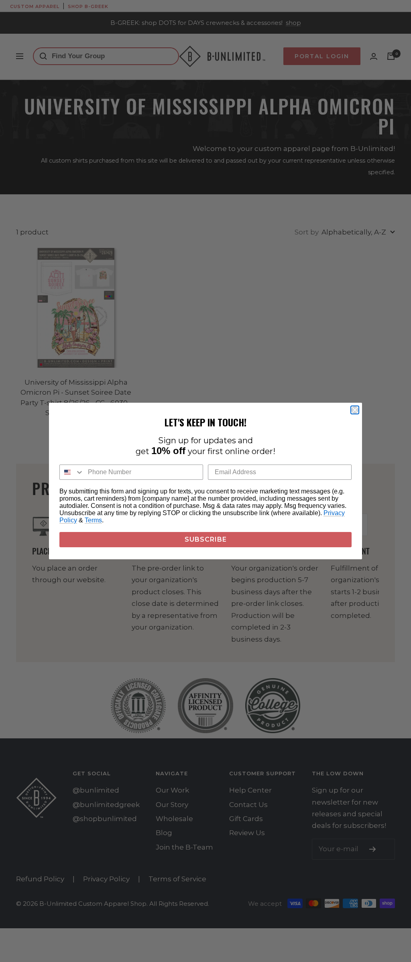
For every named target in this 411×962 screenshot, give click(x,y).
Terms (93, 520)
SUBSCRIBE (206, 539)
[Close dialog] (355, 410)
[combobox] (72, 472)
